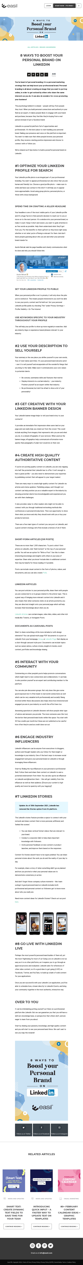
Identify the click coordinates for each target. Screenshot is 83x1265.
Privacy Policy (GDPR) (47, 1262)
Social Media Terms (60, 1262)
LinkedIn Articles (21, 614)
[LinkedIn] (42, 74)
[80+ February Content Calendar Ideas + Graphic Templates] (69, 1191)
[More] (46, 74)
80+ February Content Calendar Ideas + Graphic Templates (69, 1212)
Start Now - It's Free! (64, 6)
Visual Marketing (71, 1199)
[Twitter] (29, 74)
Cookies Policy (71, 1262)
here (16, 902)
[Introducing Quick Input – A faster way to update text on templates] (41, 1191)
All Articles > (33, 47)
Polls (45, 573)
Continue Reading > (13, 1226)
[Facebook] (37, 74)
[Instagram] (32, 1245)
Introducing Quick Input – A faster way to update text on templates (41, 1212)
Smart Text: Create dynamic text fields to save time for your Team (14, 1212)
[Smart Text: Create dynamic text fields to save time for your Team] (14, 1191)
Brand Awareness (48, 47)
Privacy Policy (36, 1262)
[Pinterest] (33, 74)
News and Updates (15, 1199)
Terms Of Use (27, 1262)
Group (40, 639)
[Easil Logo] (10, 5)
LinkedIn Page (50, 639)
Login (48, 6)
